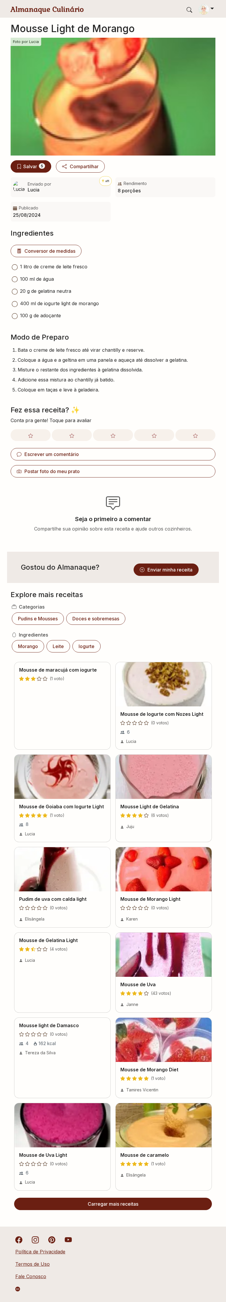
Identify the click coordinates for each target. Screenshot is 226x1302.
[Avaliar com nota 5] (195, 435)
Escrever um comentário (51, 454)
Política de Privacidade (40, 1252)
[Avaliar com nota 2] (72, 435)
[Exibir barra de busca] (189, 10)
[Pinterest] (51, 1239)
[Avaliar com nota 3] (113, 435)
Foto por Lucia (26, 41)
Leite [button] (58, 646)
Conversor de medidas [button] (49, 251)
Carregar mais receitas (113, 1204)
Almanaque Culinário (47, 9)
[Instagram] (35, 1239)
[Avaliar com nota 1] (31, 435)
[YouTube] (68, 1239)
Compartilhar (84, 166)
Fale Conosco (30, 1276)
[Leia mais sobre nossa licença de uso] (17, 1289)
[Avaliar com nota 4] (154, 435)
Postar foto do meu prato (52, 471)
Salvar (33, 166)
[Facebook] (18, 1239)
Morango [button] (28, 646)
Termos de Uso (32, 1264)
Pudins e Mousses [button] (38, 619)
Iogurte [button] (86, 646)
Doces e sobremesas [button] (95, 619)
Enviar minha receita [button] (169, 570)
